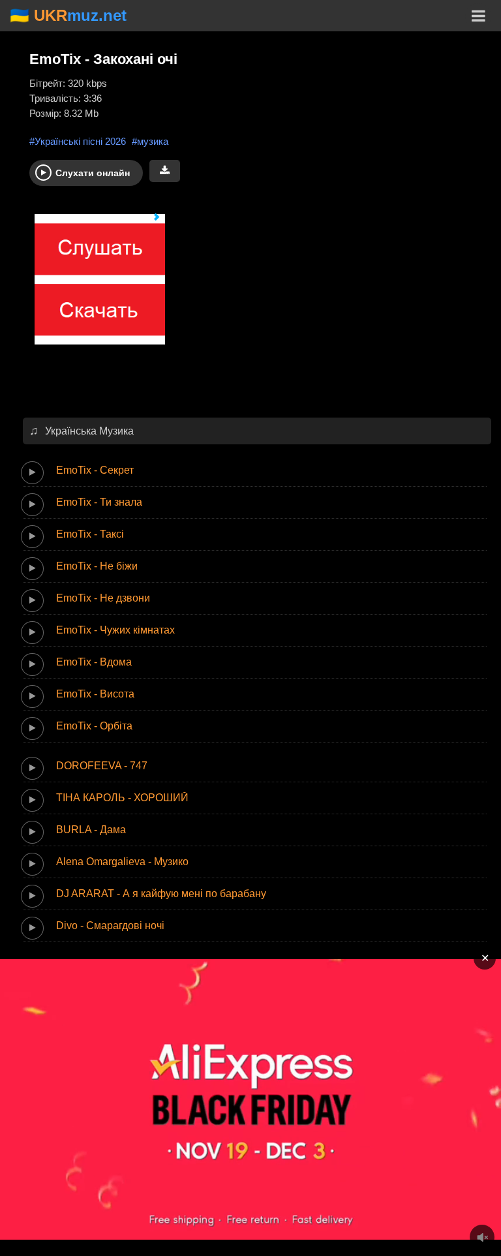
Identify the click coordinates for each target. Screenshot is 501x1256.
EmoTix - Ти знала (99, 502)
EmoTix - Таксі (90, 534)
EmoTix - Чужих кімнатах (115, 630)
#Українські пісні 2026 (77, 141)
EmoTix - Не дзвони (103, 598)
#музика (150, 141)
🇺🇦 (68, 15)
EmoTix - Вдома (94, 661)
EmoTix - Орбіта (94, 725)
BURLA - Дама (91, 829)
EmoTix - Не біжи (97, 566)
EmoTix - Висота (95, 693)
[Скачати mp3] (164, 171)
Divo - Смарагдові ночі (110, 925)
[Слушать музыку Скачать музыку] (94, 285)
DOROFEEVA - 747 (101, 765)
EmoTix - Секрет (95, 470)
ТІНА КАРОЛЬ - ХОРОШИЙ (122, 797)
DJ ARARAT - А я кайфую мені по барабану (161, 893)
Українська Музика (89, 431)
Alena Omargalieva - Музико (122, 861)
